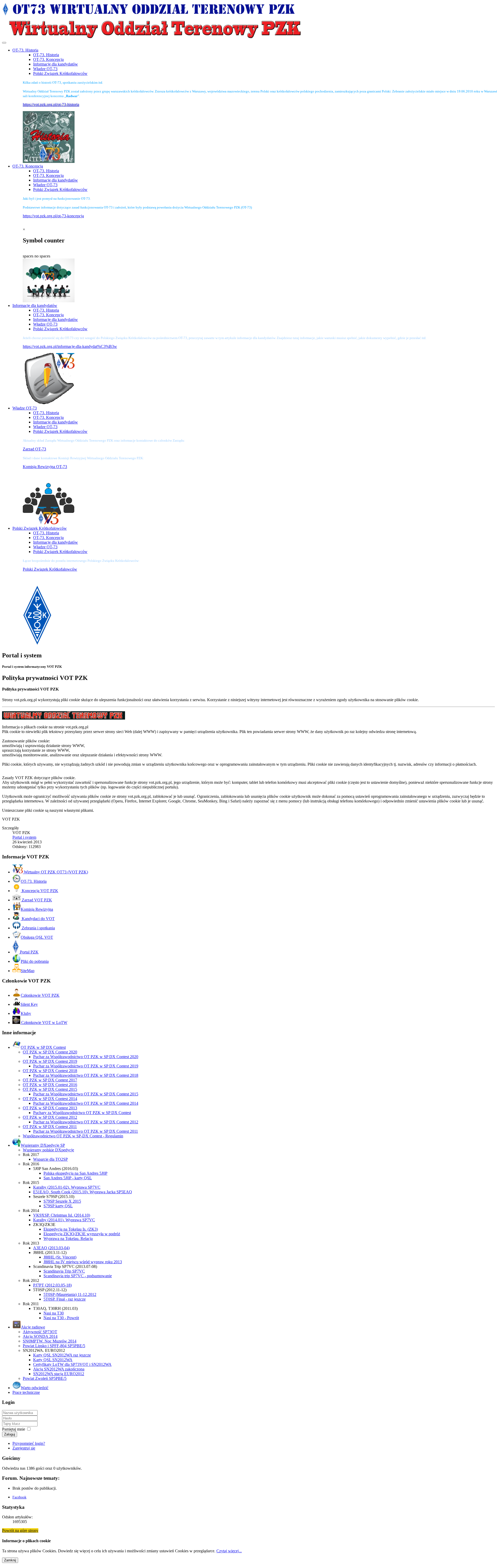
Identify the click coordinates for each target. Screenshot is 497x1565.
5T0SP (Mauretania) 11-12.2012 (69, 1294)
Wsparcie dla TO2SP (50, 1159)
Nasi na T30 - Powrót (61, 1318)
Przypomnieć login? (28, 1443)
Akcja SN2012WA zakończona (58, 1369)
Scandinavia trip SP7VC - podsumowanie (77, 1276)
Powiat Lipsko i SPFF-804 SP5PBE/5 (54, 1346)
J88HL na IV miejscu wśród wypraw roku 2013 (82, 1262)
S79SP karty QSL (58, 1206)
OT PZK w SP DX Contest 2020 (50, 1052)
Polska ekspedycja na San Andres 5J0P (75, 1173)
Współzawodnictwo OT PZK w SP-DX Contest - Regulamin (73, 1136)
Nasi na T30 (53, 1313)
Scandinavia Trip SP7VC (64, 1271)
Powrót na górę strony (20, 1530)
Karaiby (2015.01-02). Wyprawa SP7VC (66, 1187)
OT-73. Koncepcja (48, 59)
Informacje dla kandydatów (55, 64)
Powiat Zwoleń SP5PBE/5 (45, 1378)
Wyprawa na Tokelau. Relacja (68, 1238)
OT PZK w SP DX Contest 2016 (50, 1084)
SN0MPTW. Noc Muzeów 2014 (49, 1341)
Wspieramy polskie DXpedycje (48, 1150)
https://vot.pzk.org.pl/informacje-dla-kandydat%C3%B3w (70, 346)
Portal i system (24, 837)
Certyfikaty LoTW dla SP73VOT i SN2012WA (72, 1364)
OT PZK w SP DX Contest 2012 (50, 1117)
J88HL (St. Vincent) (59, 1257)
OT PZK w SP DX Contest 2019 (50, 1061)
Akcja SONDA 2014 (40, 1336)
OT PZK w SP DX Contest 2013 (50, 1108)
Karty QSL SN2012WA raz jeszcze (62, 1355)
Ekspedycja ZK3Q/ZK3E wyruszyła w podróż (81, 1234)
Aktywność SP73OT (40, 1332)
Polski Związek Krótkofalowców (60, 73)
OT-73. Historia (46, 55)
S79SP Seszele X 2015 (62, 1201)
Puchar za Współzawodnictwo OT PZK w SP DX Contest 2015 (85, 1094)
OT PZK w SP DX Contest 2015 (50, 1089)
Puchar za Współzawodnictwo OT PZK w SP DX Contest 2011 (85, 1131)
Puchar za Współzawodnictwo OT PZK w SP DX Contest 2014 (85, 1103)
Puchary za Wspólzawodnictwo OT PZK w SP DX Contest (82, 1112)
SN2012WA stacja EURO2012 (58, 1374)
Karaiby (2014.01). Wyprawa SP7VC (64, 1220)
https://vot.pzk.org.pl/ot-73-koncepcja (53, 216)
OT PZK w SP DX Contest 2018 (50, 1070)
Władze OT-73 (45, 69)
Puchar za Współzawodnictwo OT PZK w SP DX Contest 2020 (85, 1056)
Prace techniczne (26, 1392)
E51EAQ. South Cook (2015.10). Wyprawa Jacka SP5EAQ (82, 1192)
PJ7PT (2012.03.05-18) (52, 1285)
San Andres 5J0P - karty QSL (67, 1178)
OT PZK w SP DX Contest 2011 (50, 1126)
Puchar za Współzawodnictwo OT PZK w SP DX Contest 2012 (85, 1122)
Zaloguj (9, 1434)
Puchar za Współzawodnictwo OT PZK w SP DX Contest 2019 (85, 1066)
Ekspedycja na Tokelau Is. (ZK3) (70, 1229)
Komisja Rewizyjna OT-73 (45, 466)
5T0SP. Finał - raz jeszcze (64, 1299)
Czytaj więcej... (229, 1551)
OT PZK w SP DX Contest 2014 (50, 1098)
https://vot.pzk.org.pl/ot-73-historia (51, 104)
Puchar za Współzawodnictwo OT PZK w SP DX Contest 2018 (85, 1075)
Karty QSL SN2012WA (52, 1360)
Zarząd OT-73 (34, 449)
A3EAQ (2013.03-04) (51, 1248)
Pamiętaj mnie (13, 1429)
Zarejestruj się (23, 1448)
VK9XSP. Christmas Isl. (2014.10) (61, 1215)
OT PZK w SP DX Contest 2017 (50, 1080)
